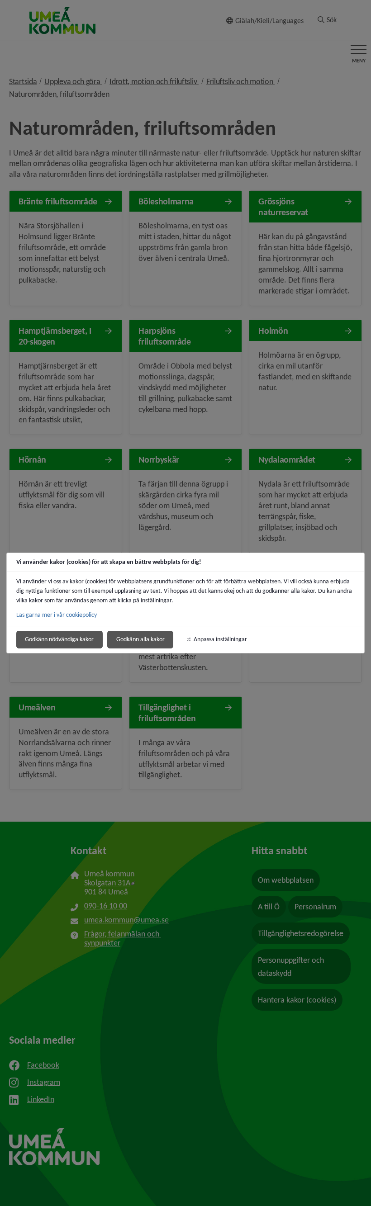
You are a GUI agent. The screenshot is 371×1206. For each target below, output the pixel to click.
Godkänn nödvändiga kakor (59, 639)
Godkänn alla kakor (140, 639)
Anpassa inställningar (220, 639)
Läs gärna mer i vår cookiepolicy (56, 615)
